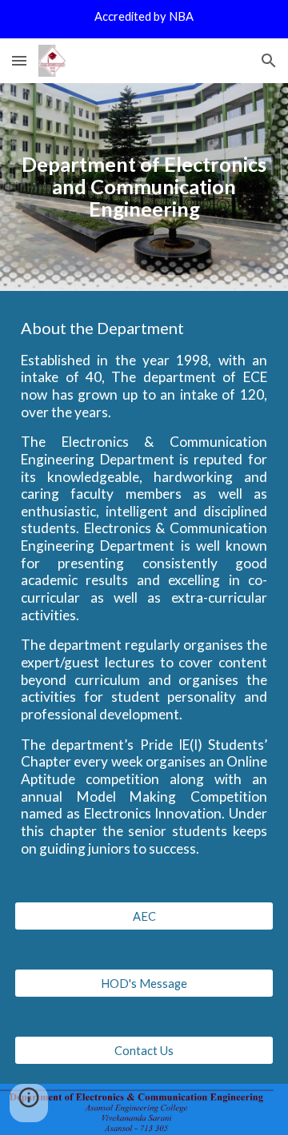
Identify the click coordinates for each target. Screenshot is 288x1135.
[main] (144, 187)
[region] (144, 19)
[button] (19, 60)
